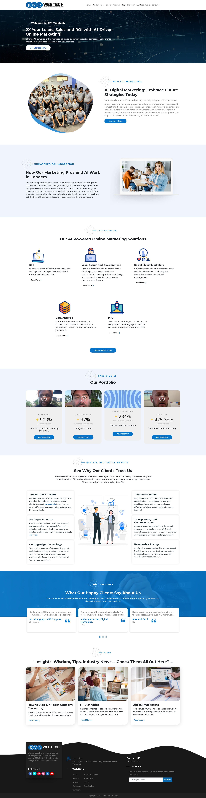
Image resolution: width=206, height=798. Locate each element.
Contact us (156, 5)
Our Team (131, 5)
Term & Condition (91, 774)
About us (116, 5)
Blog (123, 5)
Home (88, 5)
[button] (99, 637)
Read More (35, 280)
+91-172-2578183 (133, 762)
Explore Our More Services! (103, 350)
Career (108, 5)
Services (76, 782)
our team (33, 535)
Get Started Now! (38, 48)
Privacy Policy (89, 778)
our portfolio (50, 504)
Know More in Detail (115, 121)
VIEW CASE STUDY (44, 437)
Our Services (98, 5)
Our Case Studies (143, 5)
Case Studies (89, 786)
